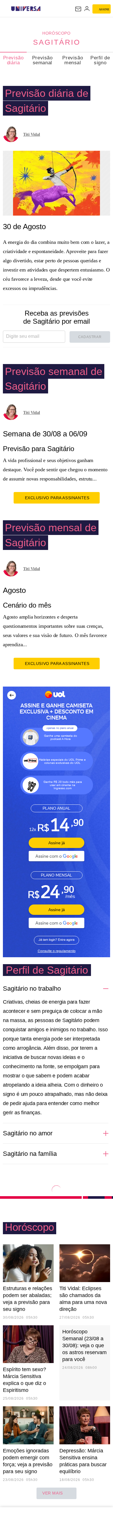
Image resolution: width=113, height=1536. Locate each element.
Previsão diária (13, 60)
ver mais (52, 1493)
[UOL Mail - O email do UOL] (78, 8)
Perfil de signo (100, 60)
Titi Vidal (31, 134)
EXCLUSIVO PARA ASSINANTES (57, 497)
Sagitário (56, 42)
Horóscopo (56, 33)
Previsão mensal (72, 60)
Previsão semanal (42, 60)
